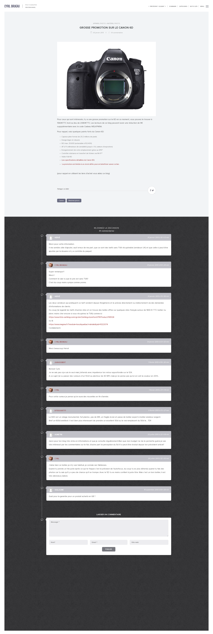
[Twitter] (153, 191)
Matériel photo (113, 23)
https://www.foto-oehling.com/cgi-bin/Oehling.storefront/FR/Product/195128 (81, 317)
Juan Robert (60, 362)
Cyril (57, 390)
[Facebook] (150, 191)
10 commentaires (117, 32)
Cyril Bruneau (61, 265)
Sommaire (172, 6)
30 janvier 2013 (98, 32)
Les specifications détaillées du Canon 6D (78, 160)
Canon (61, 200)
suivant (162, 6)
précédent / (154, 6)
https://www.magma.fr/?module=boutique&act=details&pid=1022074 (78, 324)
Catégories (183, 6)
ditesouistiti (60, 410)
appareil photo (99, 23)
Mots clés (193, 6)
